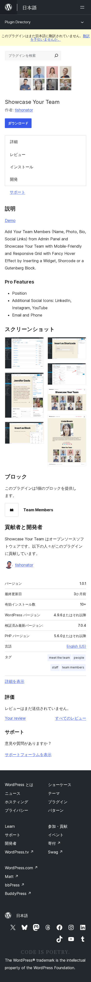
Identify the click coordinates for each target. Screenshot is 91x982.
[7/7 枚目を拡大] (79, 421)
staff (55, 667)
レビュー (17, 154)
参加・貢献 (57, 826)
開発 (14, 179)
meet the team (59, 657)
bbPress (15, 885)
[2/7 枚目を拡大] (37, 379)
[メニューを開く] (83, 7)
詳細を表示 (14, 681)
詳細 (14, 141)
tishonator (24, 109)
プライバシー (16, 810)
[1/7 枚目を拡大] (37, 343)
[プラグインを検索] (56, 55)
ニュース (12, 793)
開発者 (11, 843)
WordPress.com (21, 867)
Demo (10, 220)
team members (73, 667)
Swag (55, 852)
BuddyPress (18, 893)
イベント (56, 834)
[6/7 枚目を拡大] (79, 395)
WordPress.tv (19, 852)
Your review (15, 718)
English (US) (76, 646)
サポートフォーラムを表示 (28, 754)
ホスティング (16, 801)
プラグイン (57, 801)
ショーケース (59, 784)
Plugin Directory (18, 22)
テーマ (54, 793)
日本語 (22, 915)
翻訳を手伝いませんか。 (60, 37)
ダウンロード (18, 123)
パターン (56, 810)
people (79, 657)
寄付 (54, 843)
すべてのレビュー (70, 718)
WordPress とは (19, 784)
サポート (17, 192)
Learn (10, 826)
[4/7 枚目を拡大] (79, 343)
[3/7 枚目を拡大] (37, 428)
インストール (21, 166)
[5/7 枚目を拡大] (79, 369)
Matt (11, 876)
